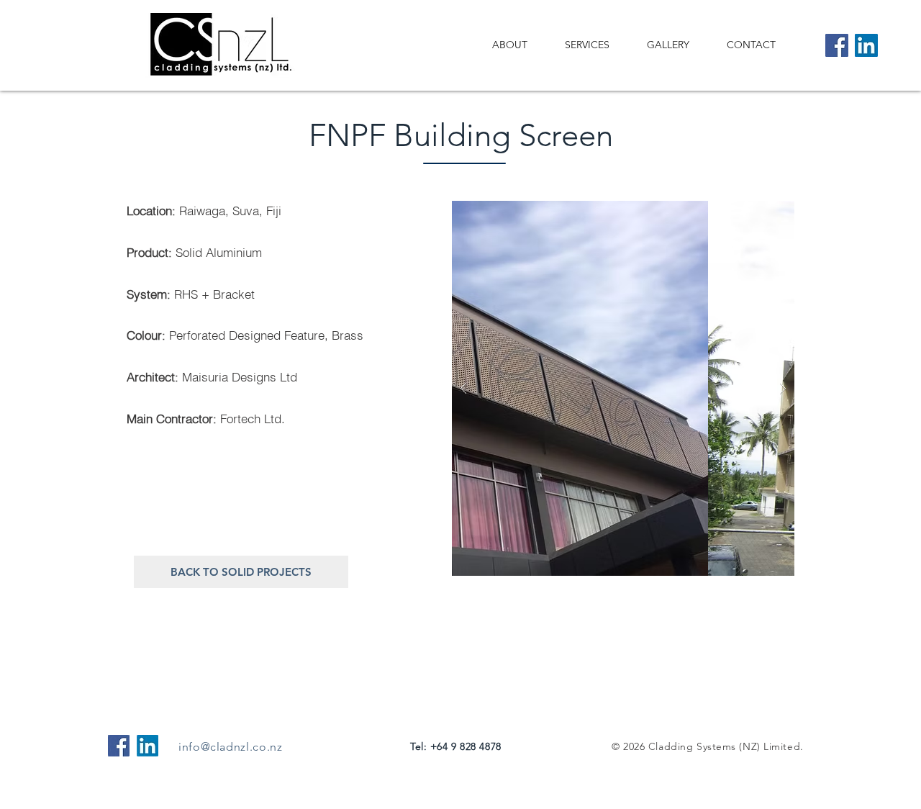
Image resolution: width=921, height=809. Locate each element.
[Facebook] (836, 45)
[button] (628, 388)
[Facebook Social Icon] (119, 745)
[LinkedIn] (866, 45)
